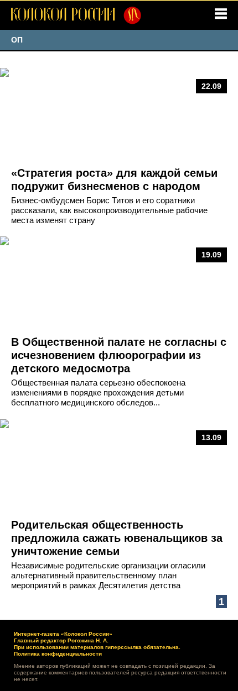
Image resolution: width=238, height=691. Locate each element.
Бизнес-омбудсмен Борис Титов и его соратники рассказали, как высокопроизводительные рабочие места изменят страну (109, 210)
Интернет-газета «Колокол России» (63, 634)
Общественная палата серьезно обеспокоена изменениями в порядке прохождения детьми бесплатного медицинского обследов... (98, 392)
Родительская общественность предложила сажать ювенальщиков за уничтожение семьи (117, 538)
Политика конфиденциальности (58, 654)
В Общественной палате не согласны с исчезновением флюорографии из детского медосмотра (118, 355)
